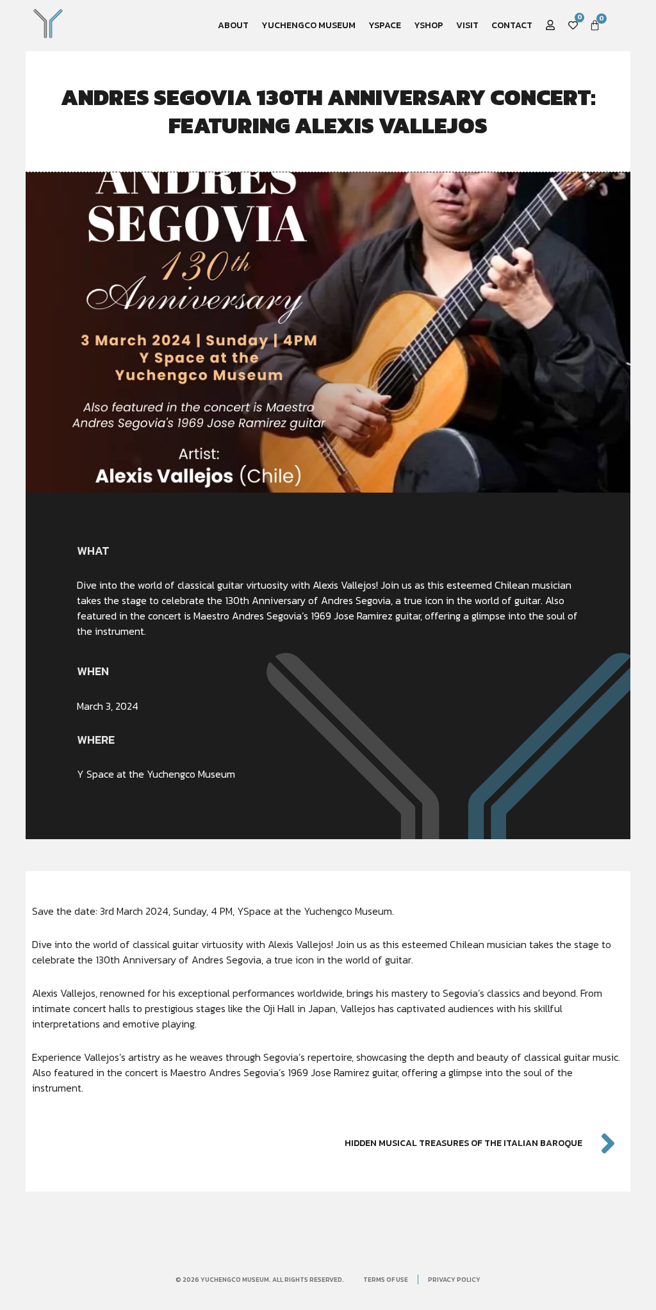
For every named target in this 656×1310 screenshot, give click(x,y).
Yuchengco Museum (308, 25)
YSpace (384, 25)
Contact (511, 25)
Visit (467, 25)
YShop (428, 25)
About (233, 25)
